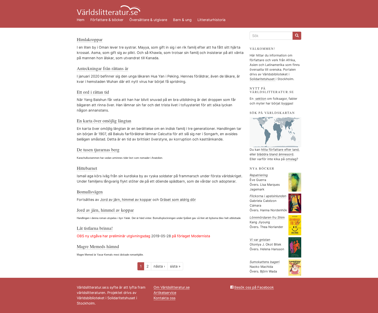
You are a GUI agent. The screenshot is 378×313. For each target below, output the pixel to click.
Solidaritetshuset (263, 79)
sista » (175, 266)
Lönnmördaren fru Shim (267, 217)
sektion (260, 99)
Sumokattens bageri (265, 262)
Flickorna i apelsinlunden (268, 196)
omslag (291, 159)
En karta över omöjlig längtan (104, 121)
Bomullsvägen (90, 192)
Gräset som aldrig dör (178, 200)
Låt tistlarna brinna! (95, 228)
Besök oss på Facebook (254, 287)
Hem (80, 20)
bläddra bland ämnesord (275, 154)
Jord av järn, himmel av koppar (126, 200)
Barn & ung (182, 20)
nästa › (159, 266)
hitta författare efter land (280, 149)
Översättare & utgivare (148, 20)
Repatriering (259, 175)
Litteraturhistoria (211, 20)
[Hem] (186, 8)
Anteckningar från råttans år (102, 68)
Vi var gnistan (260, 240)
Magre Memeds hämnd (98, 246)
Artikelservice (165, 293)
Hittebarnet (87, 168)
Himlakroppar (90, 39)
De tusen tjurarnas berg (98, 149)
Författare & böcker (106, 20)
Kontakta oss (164, 298)
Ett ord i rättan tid (93, 92)
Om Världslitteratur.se (172, 287)
